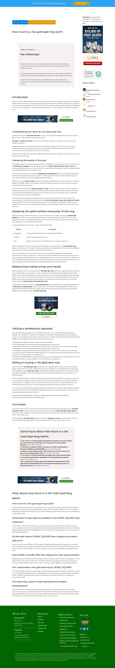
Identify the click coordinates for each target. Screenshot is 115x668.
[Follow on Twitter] (84, 629)
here (84, 23)
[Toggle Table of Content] (35, 50)
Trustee (18, 630)
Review (91, 106)
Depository (19, 618)
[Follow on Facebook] (81, 629)
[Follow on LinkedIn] (87, 629)
